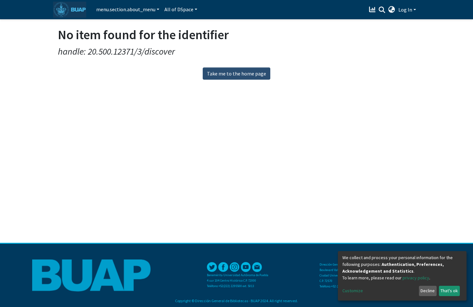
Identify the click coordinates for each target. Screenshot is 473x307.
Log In (405, 9)
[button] (391, 9)
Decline (428, 291)
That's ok (449, 291)
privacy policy (416, 278)
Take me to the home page (236, 73)
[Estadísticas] (373, 9)
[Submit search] (382, 10)
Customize (352, 291)
